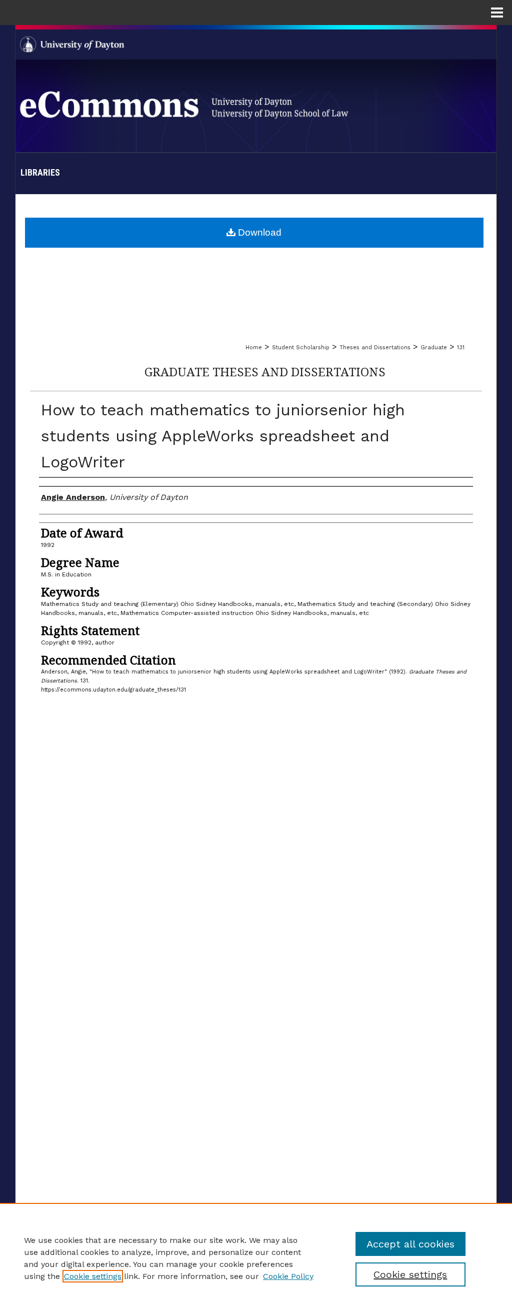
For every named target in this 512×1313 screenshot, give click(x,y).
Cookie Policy (288, 1276)
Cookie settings (93, 1276)
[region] (256, 1258)
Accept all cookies (410, 1244)
